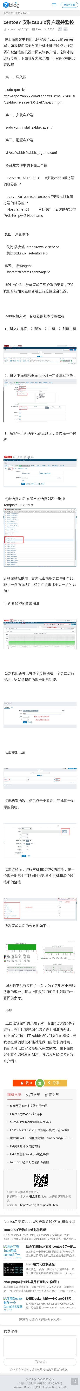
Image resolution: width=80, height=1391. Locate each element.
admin (11, 29)
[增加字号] (60, 29)
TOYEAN (61, 1387)
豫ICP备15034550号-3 (40, 1379)
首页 (18, 13)
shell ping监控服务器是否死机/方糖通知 (31, 1282)
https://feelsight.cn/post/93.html (39, 1204)
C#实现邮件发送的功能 (25, 1146)
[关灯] (74, 1381)
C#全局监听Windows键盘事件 (29, 1154)
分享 (53, 1083)
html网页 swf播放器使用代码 (28, 1105)
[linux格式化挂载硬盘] (13, 1269)
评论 (42, 1362)
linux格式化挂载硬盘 (40, 1264)
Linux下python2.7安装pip (26, 1114)
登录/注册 (69, 4)
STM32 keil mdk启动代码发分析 (30, 1122)
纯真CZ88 (45, 1383)
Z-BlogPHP (34, 1387)
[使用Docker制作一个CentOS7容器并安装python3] (13, 1303)
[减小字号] (65, 29)
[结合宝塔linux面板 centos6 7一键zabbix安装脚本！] (13, 1251)
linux (26, 13)
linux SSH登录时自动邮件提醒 (29, 1162)
